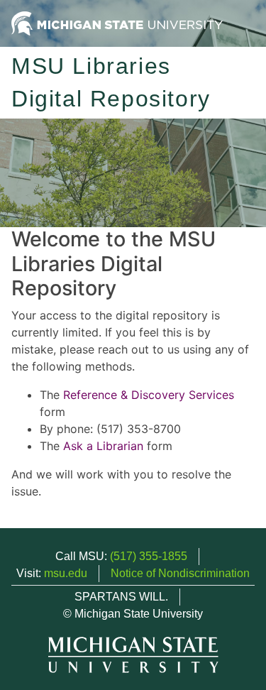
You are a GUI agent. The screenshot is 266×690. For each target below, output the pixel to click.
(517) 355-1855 (148, 556)
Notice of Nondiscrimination (180, 573)
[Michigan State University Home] (117, 22)
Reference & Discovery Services (148, 395)
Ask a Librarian (103, 446)
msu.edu (65, 573)
